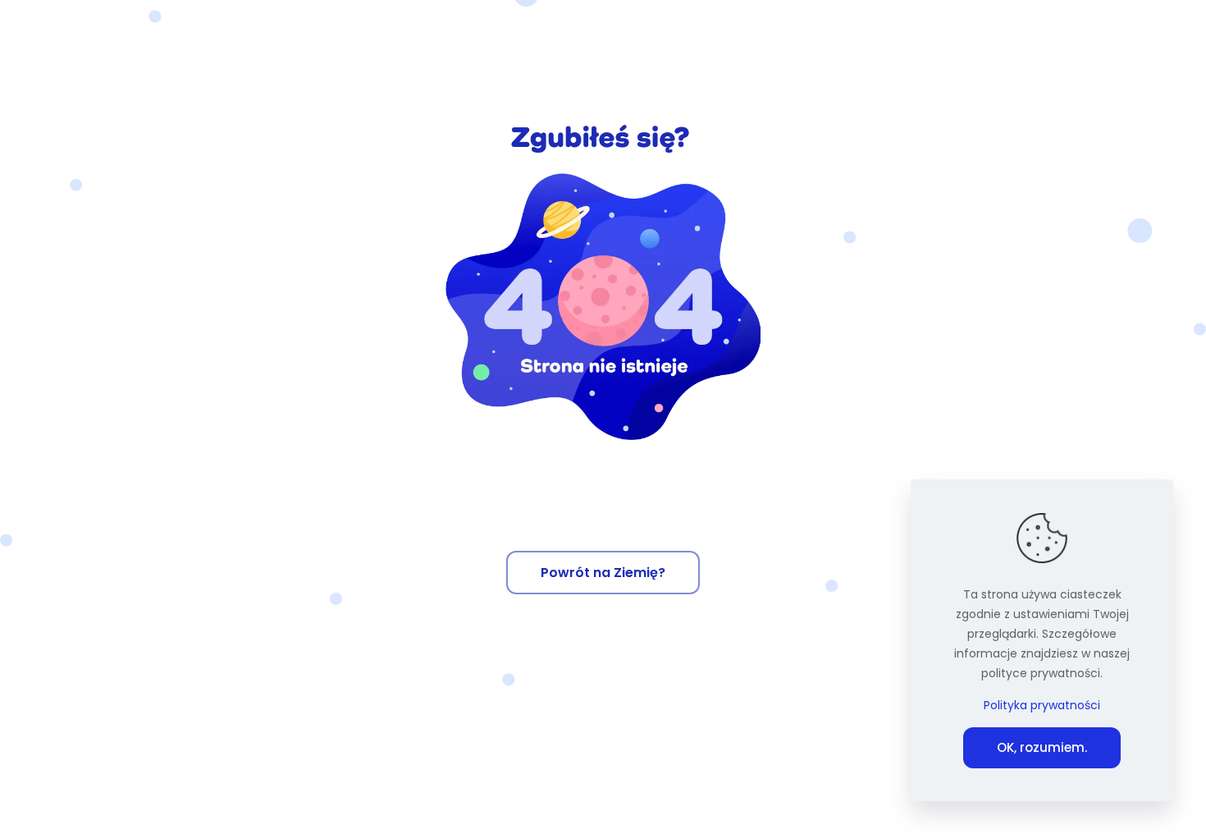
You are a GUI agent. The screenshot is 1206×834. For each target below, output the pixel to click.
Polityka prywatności (1042, 705)
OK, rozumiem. (1042, 747)
